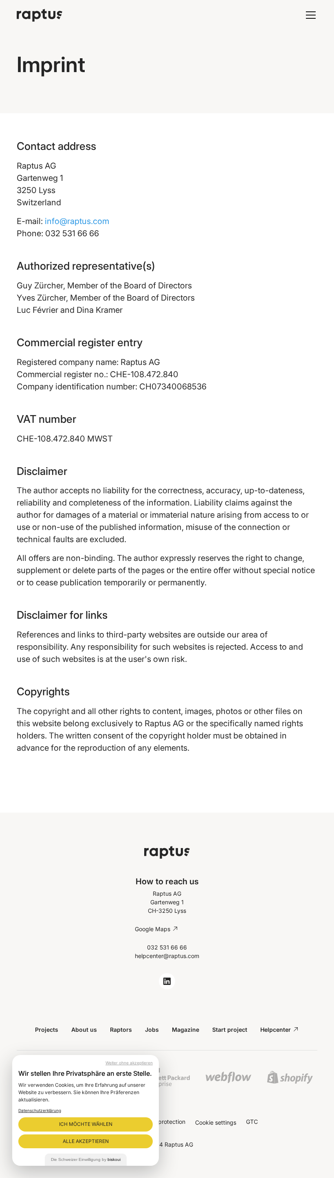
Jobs (152, 1029)
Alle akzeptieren (86, 1141)
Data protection (164, 1121)
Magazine (185, 1029)
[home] (116, 15)
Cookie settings (215, 1122)
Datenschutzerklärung (39, 1110)
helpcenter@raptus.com (167, 955)
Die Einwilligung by (86, 1159)
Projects (46, 1029)
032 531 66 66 (167, 947)
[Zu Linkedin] (167, 981)
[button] (309, 15)
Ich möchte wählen (85, 1124)
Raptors (121, 1029)
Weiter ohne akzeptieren (129, 1062)
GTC (252, 1121)
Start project (229, 1029)
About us (84, 1029)
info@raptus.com (77, 221)
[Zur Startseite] (167, 852)
